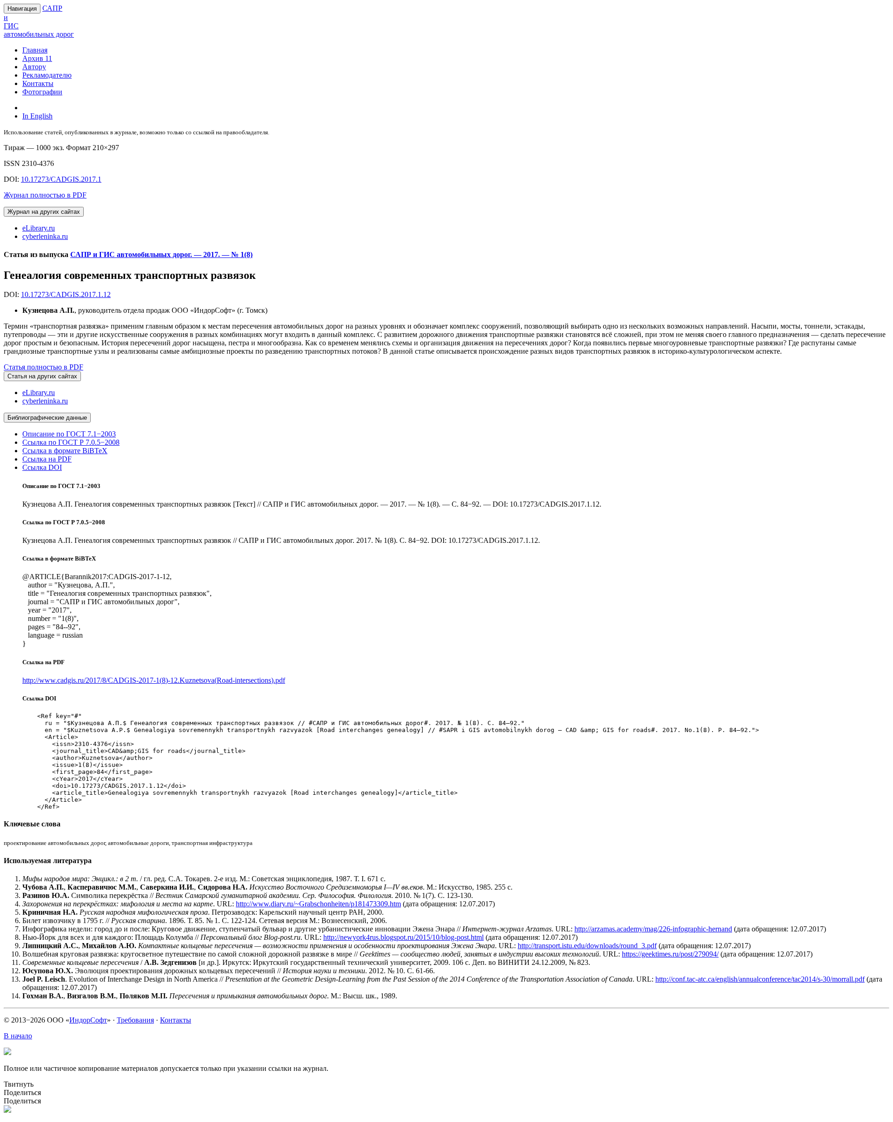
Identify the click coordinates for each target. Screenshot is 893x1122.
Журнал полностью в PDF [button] (45, 195)
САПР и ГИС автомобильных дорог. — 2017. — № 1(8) (161, 254)
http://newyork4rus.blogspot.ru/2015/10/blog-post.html (403, 937)
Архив (37, 58)
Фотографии (42, 92)
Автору (34, 67)
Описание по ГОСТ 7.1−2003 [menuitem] (69, 434)
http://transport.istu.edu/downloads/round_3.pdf (587, 946)
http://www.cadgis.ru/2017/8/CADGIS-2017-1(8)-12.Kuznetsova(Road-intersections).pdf (153, 680)
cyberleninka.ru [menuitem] (45, 236)
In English (37, 116)
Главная (34, 50)
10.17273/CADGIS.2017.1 (61, 179)
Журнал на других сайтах (43, 211)
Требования (135, 1020)
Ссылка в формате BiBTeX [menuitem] (64, 451)
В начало (18, 1036)
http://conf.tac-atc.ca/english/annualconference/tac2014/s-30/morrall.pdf (760, 979)
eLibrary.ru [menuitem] (38, 228)
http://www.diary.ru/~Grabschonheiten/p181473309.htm (318, 904)
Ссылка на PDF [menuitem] (47, 459)
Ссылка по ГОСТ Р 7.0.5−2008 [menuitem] (71, 442)
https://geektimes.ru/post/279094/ (670, 954)
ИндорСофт (88, 1020)
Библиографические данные (47, 417)
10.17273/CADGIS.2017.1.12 (66, 294)
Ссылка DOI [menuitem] (42, 467)
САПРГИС (39, 21)
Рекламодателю (47, 75)
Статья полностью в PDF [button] (43, 367)
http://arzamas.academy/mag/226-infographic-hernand (653, 929)
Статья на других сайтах (42, 376)
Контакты (37, 83)
